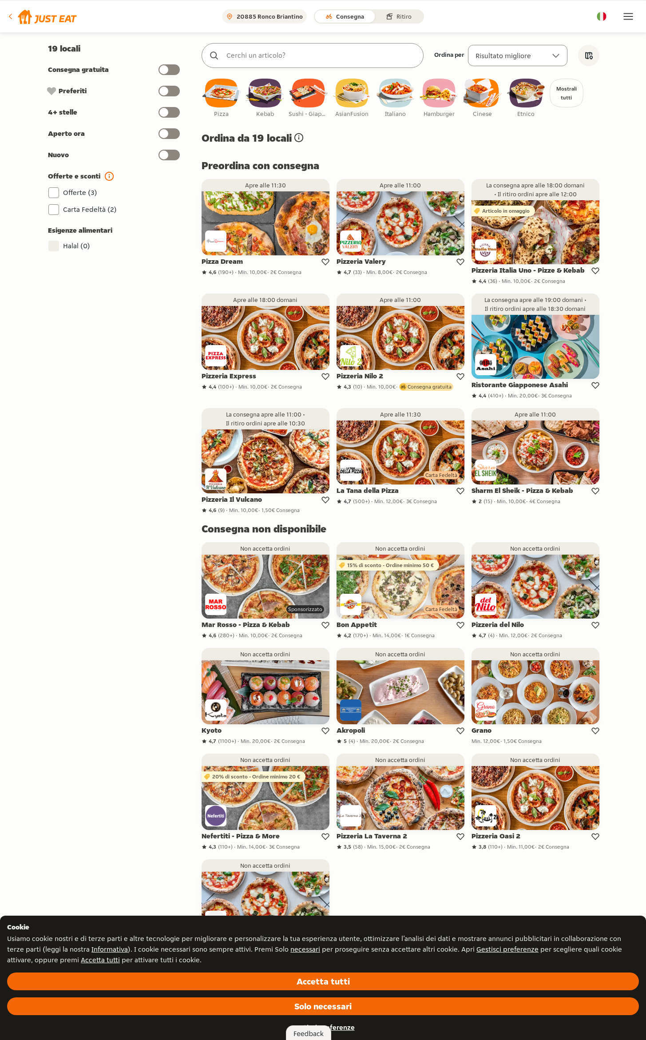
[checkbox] (222, 98)
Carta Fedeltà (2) (90, 209)
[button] (42, 16)
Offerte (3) (80, 192)
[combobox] (321, 55)
